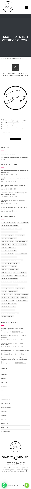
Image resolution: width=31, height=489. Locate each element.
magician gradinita (21, 247)
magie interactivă (7, 281)
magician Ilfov (6, 250)
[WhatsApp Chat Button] (4, 485)
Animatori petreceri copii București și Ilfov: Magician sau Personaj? (14, 199)
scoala (4, 297)
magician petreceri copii (9, 263)
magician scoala (6, 278)
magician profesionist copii (10, 275)
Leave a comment (21, 139)
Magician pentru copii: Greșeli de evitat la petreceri (13, 342)
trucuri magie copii (7, 322)
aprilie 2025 (4, 429)
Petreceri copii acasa (20, 288)
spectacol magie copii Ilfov (10, 319)
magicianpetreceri (21, 260)
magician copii (20, 241)
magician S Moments (20, 278)
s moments (24, 303)
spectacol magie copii (8, 316)
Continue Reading (15, 145)
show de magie (13, 297)
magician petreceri (7, 260)
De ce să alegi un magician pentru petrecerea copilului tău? (15, 177)
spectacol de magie (21, 306)
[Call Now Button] (27, 485)
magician (18, 235)
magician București (7, 241)
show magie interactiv (21, 300)
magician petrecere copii (9, 256)
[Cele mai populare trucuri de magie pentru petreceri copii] (13, 142)
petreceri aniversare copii (10, 284)
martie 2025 (4, 433)
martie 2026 (4, 388)
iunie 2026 (4, 380)
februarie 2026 (5, 393)
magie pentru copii (20, 281)
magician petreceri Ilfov (9, 272)
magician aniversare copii (9, 238)
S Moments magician (8, 306)
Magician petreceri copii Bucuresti (12, 266)
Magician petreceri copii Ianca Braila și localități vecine (13, 192)
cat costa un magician (8, 228)
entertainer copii (23, 228)
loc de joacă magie (7, 235)
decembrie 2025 (5, 401)
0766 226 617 (15, 475)
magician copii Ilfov (7, 247)
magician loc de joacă (19, 250)
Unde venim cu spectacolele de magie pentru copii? (14, 164)
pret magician (20, 294)
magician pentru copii (8, 253)
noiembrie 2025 (5, 405)
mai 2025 (3, 425)
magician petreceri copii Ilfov (10, 269)
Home (2, 58)
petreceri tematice (7, 294)
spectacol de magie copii (9, 309)
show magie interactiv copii (10, 303)
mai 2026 (3, 384)
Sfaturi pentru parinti (9, 139)
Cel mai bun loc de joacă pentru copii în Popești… (13, 206)
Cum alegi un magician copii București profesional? (12, 335)
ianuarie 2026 (5, 397)
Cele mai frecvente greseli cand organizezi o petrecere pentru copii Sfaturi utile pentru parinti (15, 365)
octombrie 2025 (5, 409)
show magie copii (7, 300)
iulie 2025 (4, 417)
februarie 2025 (5, 437)
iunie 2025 (4, 421)
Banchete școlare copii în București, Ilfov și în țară (15, 184)
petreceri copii (6, 288)
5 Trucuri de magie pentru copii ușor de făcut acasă (15, 214)
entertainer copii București (10, 231)
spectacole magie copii (8, 313)
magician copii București (9, 244)
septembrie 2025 (6, 413)
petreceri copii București (9, 291)
